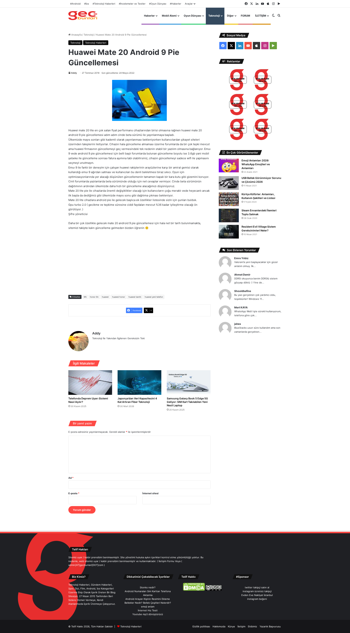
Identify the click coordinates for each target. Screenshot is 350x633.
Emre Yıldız (241, 258)
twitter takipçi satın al (257, 587)
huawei (105, 297)
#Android (75, 3)
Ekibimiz (252, 626)
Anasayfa (76, 34)
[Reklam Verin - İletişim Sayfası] (238, 80)
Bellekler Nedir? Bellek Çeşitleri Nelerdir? (148, 602)
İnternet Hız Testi (148, 610)
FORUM (245, 15)
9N (85, 297)
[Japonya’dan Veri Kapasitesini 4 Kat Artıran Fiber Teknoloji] (139, 382)
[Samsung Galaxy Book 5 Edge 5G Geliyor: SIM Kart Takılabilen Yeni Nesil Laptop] (189, 382)
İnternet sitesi (150, 493)
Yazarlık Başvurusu (270, 626)
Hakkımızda (219, 626)
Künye (231, 626)
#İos (86, 3)
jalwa (237, 323)
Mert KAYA (241, 307)
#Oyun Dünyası (157, 3)
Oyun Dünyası (192, 15)
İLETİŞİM (260, 15)
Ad (70, 477)
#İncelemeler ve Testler (132, 3)
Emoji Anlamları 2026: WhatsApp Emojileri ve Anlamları (256, 164)
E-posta (73, 493)
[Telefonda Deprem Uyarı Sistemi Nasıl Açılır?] (90, 382)
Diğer (230, 15)
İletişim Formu (166, 561)
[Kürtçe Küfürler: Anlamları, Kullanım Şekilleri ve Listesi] (229, 199)
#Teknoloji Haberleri (104, 3)
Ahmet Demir (242, 274)
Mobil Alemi (169, 15)
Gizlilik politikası (201, 626)
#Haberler (175, 3)
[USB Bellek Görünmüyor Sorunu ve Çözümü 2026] (229, 183)
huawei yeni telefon (154, 297)
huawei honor (118, 297)
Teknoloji (214, 15)
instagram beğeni (257, 598)
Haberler (149, 15)
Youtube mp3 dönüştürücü (147, 614)
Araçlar (189, 3)
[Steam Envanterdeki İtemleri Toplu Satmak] (229, 215)
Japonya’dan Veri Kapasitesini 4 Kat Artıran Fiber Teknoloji (137, 400)
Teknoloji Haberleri (95, 42)
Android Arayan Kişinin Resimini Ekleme (147, 598)
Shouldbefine (242, 291)
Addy (74, 72)
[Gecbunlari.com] (82, 15)
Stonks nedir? (147, 587)
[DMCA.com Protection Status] (194, 589)
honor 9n (94, 297)
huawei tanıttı (135, 297)
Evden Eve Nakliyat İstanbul (257, 595)
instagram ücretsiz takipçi (257, 591)
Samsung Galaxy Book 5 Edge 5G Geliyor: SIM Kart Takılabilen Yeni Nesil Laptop (187, 402)
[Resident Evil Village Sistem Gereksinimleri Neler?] (229, 232)
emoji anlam (147, 606)
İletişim (241, 626)
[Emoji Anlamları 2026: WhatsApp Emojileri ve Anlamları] (229, 165)
